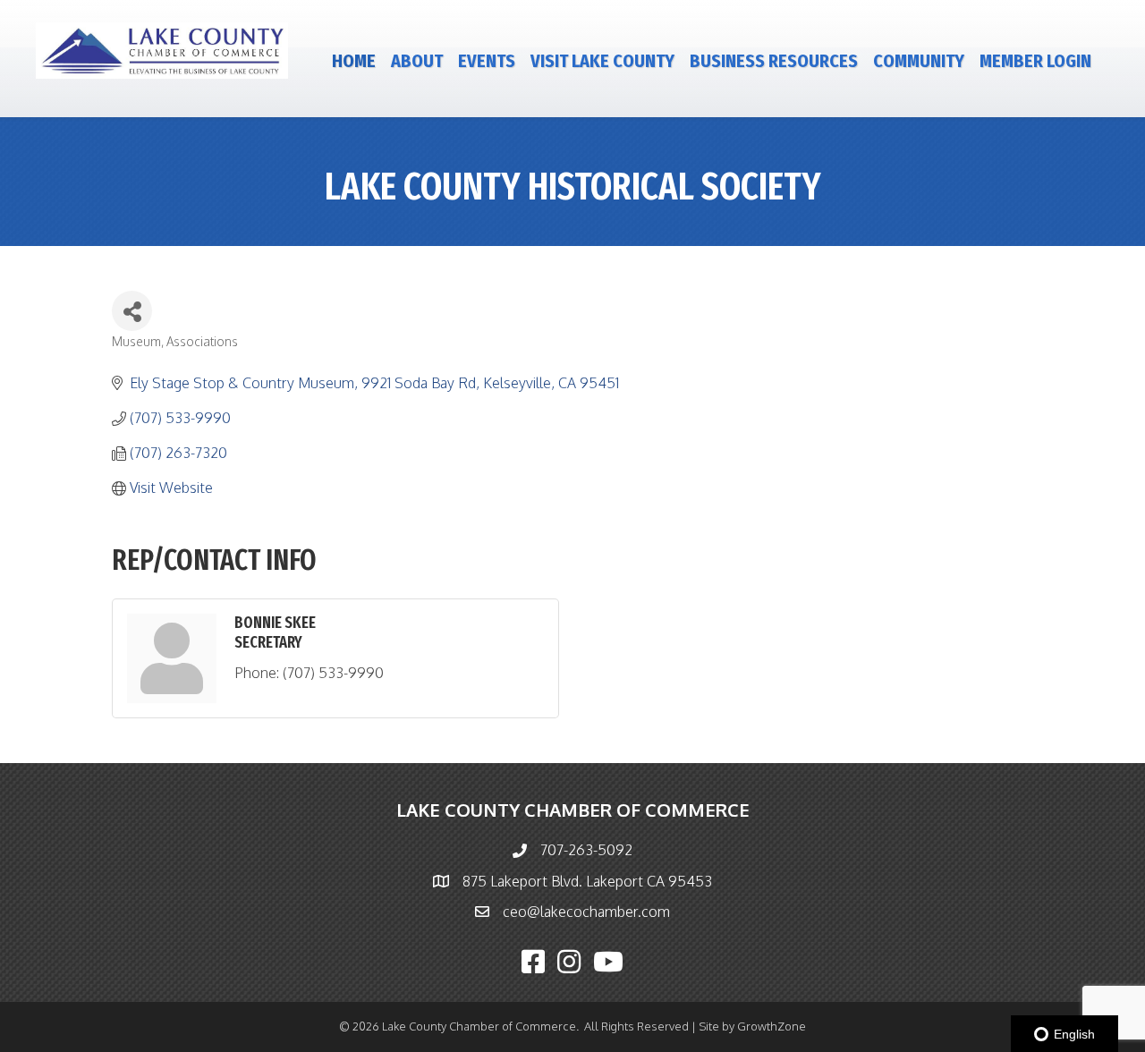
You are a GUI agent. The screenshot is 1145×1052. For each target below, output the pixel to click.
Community (918, 61)
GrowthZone (771, 1026)
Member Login (1035, 61)
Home (354, 61)
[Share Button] (132, 311)
